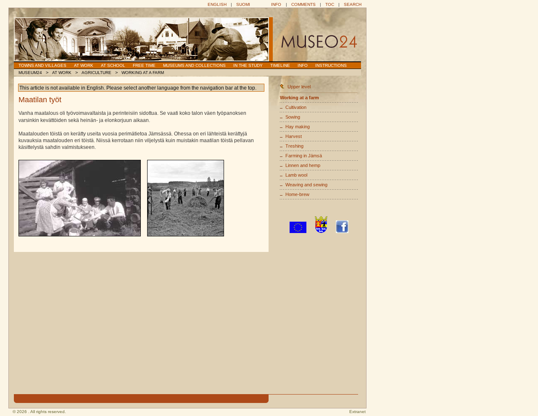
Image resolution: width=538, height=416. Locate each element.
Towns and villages (42, 65)
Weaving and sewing (306, 184)
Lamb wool (296, 175)
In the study (248, 65)
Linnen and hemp (302, 165)
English (217, 4)
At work (83, 65)
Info (276, 4)
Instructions (331, 65)
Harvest (293, 136)
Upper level (299, 86)
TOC (329, 4)
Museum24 (30, 72)
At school (113, 65)
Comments (303, 4)
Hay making (297, 126)
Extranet (357, 411)
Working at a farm (142, 72)
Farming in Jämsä (303, 155)
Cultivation (295, 107)
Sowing (292, 116)
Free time (144, 65)
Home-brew (297, 194)
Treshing (294, 145)
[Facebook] (342, 231)
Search (352, 4)
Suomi (243, 4)
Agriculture (96, 72)
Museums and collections (194, 65)
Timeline (280, 65)
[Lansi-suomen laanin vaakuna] (321, 231)
